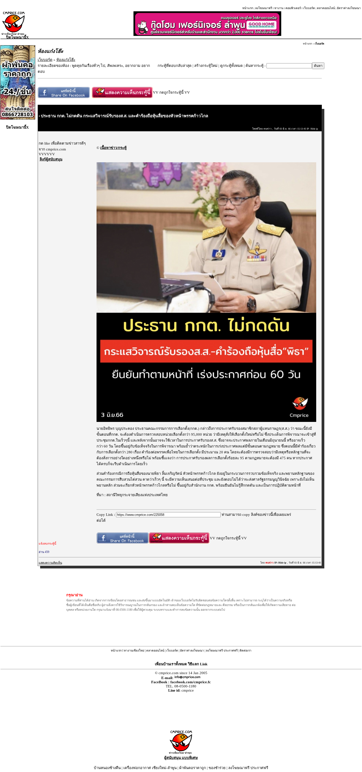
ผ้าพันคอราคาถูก (192, 768)
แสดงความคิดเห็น (50, 562)
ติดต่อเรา (245, 650)
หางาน (278, 8)
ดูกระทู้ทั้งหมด (231, 66)
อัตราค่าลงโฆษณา (349, 8)
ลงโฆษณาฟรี (263, 8)
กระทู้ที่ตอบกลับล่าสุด (175, 66)
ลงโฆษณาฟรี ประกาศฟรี (222, 650)
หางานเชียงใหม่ (134, 650)
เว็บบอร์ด (309, 8)
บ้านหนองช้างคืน (107, 768)
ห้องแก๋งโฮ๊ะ (65, 60)
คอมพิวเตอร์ (293, 8)
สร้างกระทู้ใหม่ (205, 66)
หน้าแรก (247, 8)
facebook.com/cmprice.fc (190, 682)
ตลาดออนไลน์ (326, 8)
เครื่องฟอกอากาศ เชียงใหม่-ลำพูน (150, 768)
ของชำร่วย (217, 768)
